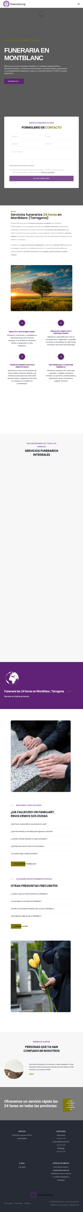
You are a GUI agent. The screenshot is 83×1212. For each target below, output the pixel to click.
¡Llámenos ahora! (21, 926)
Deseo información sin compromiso (71, 1105)
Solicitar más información (25, 864)
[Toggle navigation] (78, 4)
